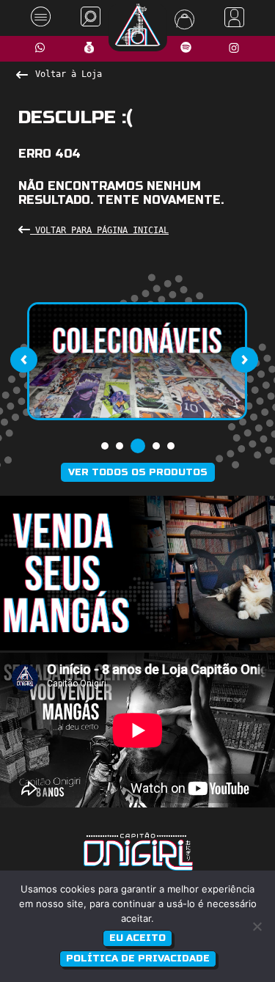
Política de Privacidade (138, 958)
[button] (105, 446)
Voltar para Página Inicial (99, 230)
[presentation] (23, 360)
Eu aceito (137, 938)
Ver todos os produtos (138, 472)
